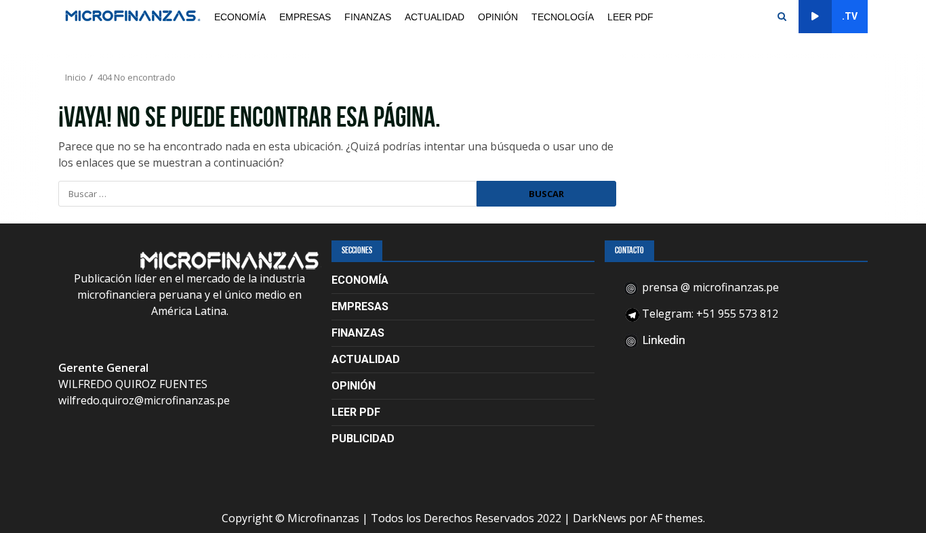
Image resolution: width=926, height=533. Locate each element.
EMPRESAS (305, 17)
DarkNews (599, 518)
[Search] (782, 17)
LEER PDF (630, 17)
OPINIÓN (498, 17)
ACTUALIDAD (434, 17)
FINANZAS (367, 17)
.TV (850, 16)
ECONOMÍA (240, 17)
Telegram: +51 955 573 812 (708, 313)
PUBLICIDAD (363, 438)
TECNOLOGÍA (562, 17)
